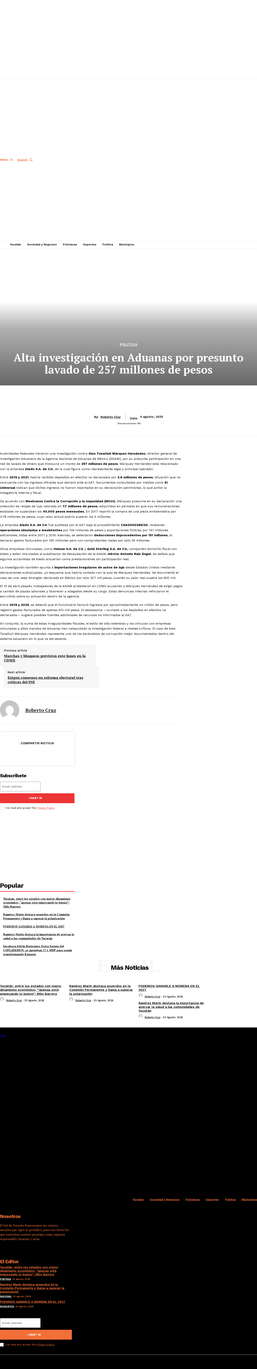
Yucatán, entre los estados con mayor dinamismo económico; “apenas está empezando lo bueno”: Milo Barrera (36, 902)
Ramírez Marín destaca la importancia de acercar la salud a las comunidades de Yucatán (38, 936)
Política (128, 344)
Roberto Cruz (111, 417)
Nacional (6, 1296)
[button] (25, 159)
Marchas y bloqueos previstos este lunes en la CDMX (45, 658)
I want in (35, 798)
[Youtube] (37, 1251)
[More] (66, 753)
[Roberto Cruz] (9, 710)
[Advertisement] (37, 846)
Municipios (7, 1306)
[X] (22, 753)
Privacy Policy (45, 807)
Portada (5, 1279)
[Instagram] (15, 1251)
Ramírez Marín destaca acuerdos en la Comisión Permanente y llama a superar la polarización (36, 916)
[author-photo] (2, 1000)
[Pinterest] (37, 753)
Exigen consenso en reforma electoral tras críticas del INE (45, 679)
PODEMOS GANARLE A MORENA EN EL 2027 (33, 926)
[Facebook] (8, 753)
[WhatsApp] (51, 753)
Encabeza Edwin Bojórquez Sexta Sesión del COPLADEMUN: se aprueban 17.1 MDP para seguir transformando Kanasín (37, 950)
